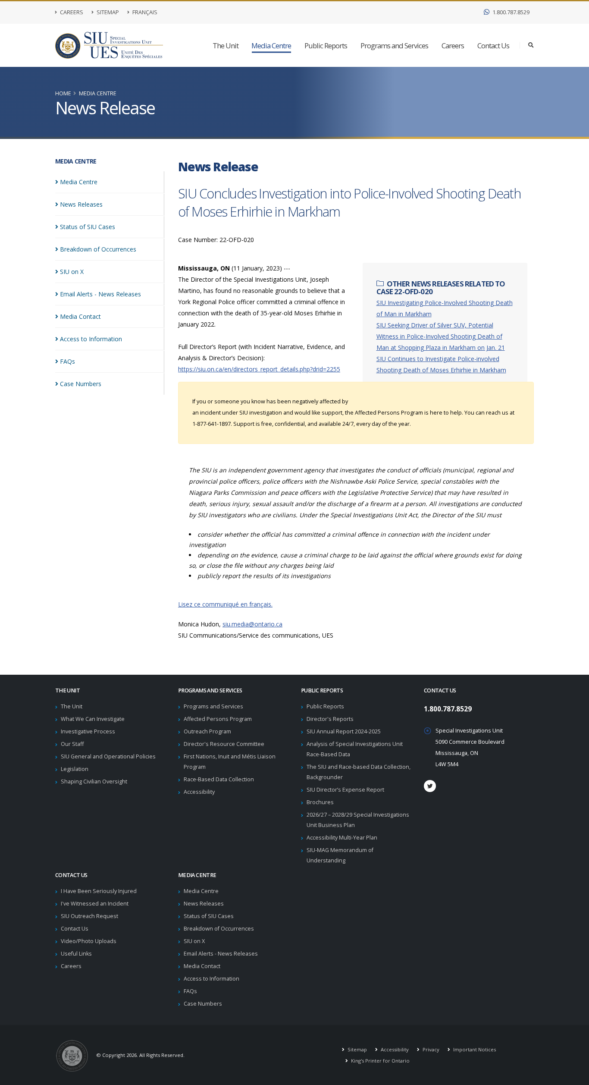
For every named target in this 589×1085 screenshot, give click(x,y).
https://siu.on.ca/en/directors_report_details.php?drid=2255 (259, 369)
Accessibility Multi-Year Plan (342, 837)
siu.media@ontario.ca (252, 624)
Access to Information (211, 978)
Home (63, 93)
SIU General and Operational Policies (108, 756)
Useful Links (76, 953)
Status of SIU (87, 227)
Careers (71, 12)
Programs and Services (394, 45)
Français (144, 12)
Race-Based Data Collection (219, 779)
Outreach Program (207, 731)
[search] (531, 45)
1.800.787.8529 (510, 12)
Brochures (320, 802)
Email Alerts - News (100, 294)
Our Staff (72, 744)
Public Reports (325, 45)
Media (78, 182)
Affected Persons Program (218, 719)
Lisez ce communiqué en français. (225, 604)
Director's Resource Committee (224, 744)
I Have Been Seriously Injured (99, 891)
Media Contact (202, 966)
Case (80, 384)
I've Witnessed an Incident (94, 903)
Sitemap (107, 12)
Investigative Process (88, 731)
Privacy (430, 1049)
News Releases (204, 903)
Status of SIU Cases (209, 916)
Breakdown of (98, 249)
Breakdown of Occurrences (219, 928)
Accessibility (199, 792)
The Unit (225, 45)
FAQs (190, 991)
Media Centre (271, 45)
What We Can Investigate (93, 719)
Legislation (74, 769)
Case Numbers (203, 1003)
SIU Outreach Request (89, 916)
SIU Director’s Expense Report (345, 789)
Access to (91, 339)
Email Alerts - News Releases (221, 953)
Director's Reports (330, 719)
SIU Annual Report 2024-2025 (344, 731)
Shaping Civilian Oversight (94, 781)
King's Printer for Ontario (380, 1060)
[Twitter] (430, 786)
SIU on (72, 271)
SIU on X (194, 941)
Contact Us (493, 45)
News (81, 204)
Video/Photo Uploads (88, 941)
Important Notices (474, 1049)
